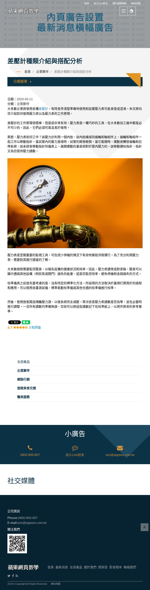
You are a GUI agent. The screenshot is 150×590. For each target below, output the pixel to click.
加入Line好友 (101, 3)
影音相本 (115, 567)
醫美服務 (23, 397)
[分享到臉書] (13, 576)
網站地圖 (136, 3)
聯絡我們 (130, 567)
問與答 (103, 567)
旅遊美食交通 (26, 388)
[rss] (17, 576)
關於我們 (90, 567)
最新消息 (61, 567)
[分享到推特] (8, 576)
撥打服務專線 (119, 3)
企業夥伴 (42, 71)
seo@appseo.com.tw (120, 455)
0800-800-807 (30, 455)
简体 (86, 3)
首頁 (27, 71)
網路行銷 (23, 379)
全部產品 (23, 361)
